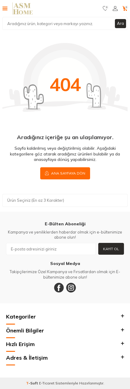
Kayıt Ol (111, 249)
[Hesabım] (115, 8)
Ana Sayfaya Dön (67, 173)
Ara (120, 23)
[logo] (22, 8)
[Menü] (5, 8)
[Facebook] (59, 288)
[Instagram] (71, 288)
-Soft (32, 383)
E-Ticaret (46, 383)
